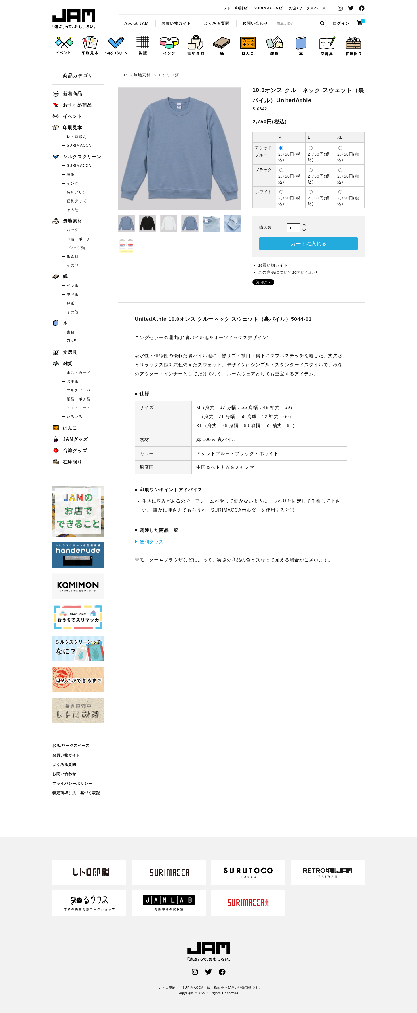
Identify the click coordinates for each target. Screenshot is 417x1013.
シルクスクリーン (82, 156)
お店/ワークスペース (308, 8)
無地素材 (142, 75)
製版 (71, 175)
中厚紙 (73, 294)
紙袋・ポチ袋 (78, 399)
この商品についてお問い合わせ (288, 272)
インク (73, 183)
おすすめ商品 (77, 105)
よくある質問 (216, 23)
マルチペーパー (80, 390)
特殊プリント (78, 192)
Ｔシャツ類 (168, 75)
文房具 (70, 352)
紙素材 (73, 256)
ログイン (341, 23)
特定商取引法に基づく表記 (76, 793)
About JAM (136, 23)
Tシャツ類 (76, 248)
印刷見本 (72, 127)
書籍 (71, 332)
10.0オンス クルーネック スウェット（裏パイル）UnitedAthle (73, 19)
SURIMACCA (266, 8)
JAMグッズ (75, 439)
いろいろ (75, 416)
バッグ (73, 230)
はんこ (70, 427)
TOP (122, 75)
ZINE (71, 341)
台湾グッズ (75, 450)
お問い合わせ (255, 23)
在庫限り (72, 461)
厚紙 (71, 303)
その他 (73, 210)
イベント (72, 116)
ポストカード (78, 373)
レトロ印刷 (233, 8)
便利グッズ (152, 541)
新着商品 (72, 93)
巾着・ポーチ (78, 239)
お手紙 (73, 381)
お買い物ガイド (176, 23)
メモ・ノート (78, 408)
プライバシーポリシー (72, 783)
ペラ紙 (73, 285)
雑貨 (68, 363)
